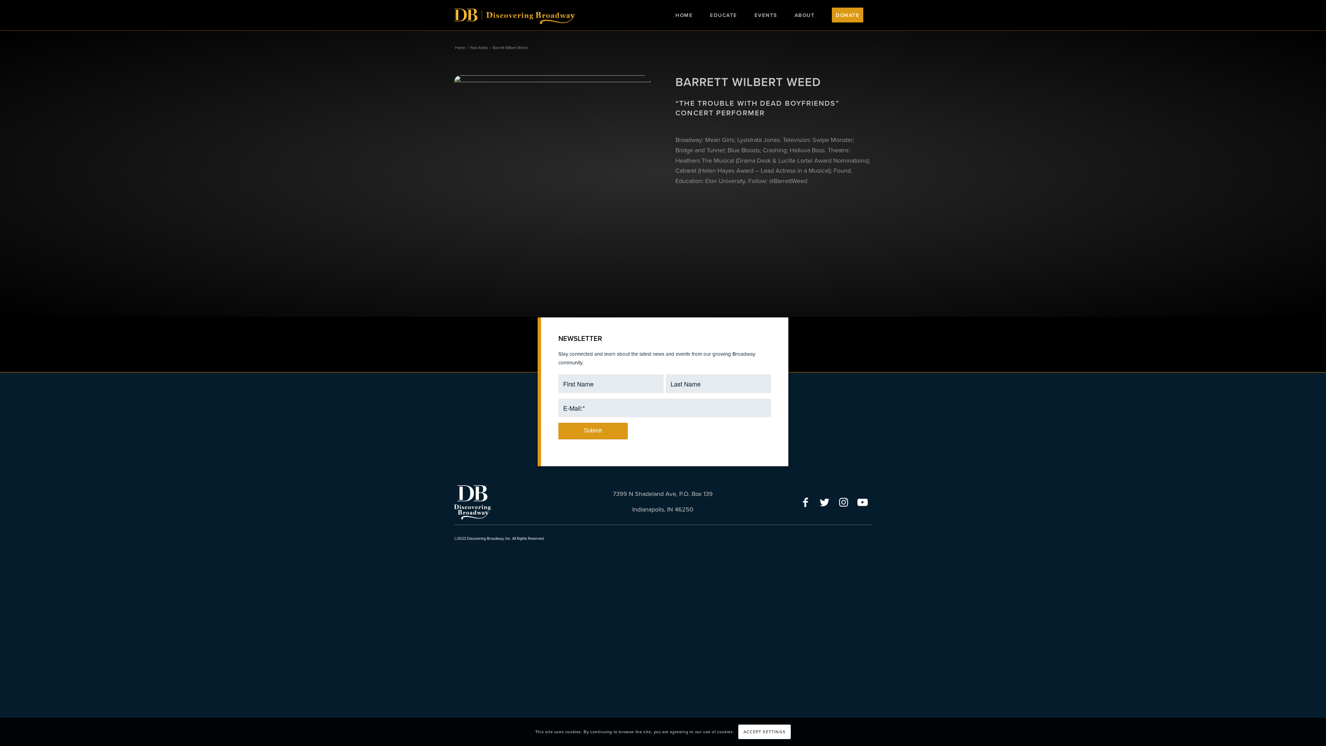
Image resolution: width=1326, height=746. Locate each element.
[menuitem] (684, 15)
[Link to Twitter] (824, 501)
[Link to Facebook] (805, 501)
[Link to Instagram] (843, 501)
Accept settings (764, 732)
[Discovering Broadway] (514, 24)
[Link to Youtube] (862, 501)
